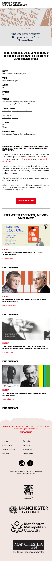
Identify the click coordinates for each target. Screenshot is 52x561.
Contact (5, 441)
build (33, 473)
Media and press (8, 449)
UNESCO (26, 445)
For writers (27, 441)
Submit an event (8, 445)
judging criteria (25, 159)
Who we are (27, 449)
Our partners (28, 453)
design (26, 473)
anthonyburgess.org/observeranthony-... (17, 111)
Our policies (6, 453)
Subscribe (26, 432)
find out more (10, 267)
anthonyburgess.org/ (10, 118)
